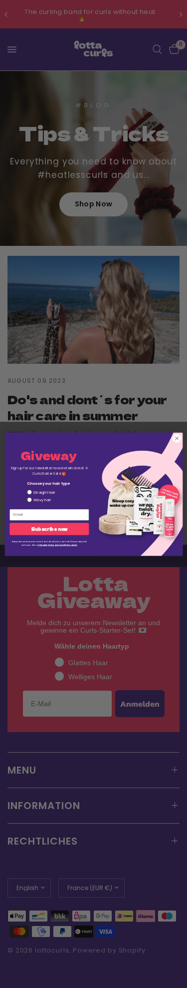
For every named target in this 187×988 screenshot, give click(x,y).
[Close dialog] (177, 438)
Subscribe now (49, 529)
